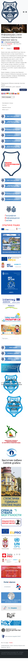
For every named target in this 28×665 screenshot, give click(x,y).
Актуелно (9, 43)
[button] (23, 12)
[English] (2, 93)
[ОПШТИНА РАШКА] (10, 12)
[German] (7, 93)
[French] (5, 93)
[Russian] (15, 93)
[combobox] (9, 338)
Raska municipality (18, 653)
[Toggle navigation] (26, 12)
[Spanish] (18, 93)
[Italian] (10, 93)
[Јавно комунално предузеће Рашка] (11, 636)
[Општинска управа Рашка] (2, 42)
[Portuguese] (13, 93)
